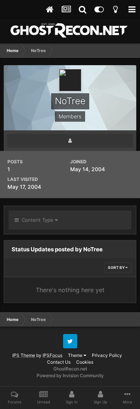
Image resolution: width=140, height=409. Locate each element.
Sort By (116, 267)
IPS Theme (23, 355)
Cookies (84, 362)
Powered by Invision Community (70, 375)
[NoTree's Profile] (70, 140)
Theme (76, 355)
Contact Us (59, 362)
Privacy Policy (107, 355)
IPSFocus (52, 355)
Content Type (37, 220)
